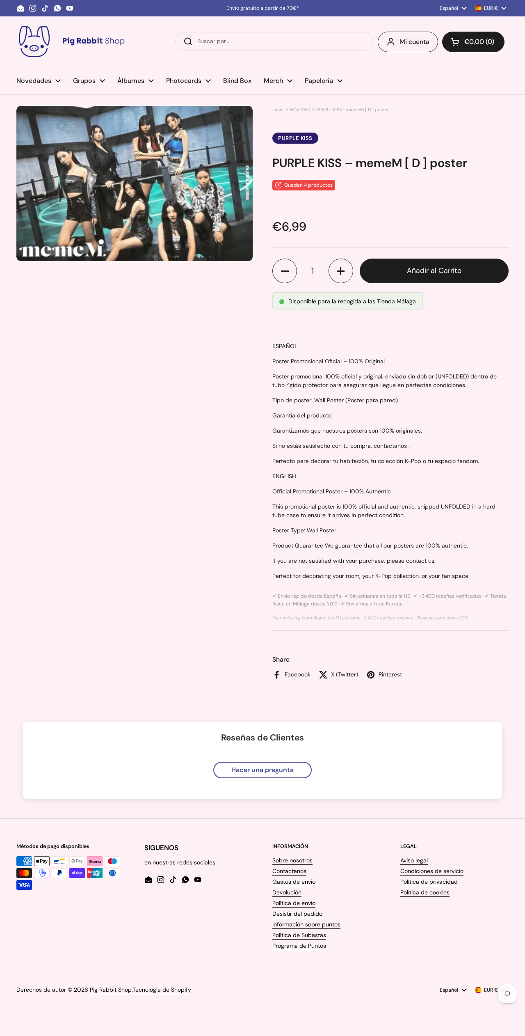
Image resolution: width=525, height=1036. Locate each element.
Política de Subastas (299, 935)
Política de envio (293, 903)
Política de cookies (425, 892)
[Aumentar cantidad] (341, 271)
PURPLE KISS (295, 138)
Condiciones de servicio (431, 871)
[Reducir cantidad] (284, 271)
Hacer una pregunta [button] (262, 770)
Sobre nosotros (292, 860)
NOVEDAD (300, 109)
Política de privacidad (429, 881)
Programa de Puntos (299, 945)
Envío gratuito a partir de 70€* (262, 8)
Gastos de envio (293, 881)
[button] (473, 42)
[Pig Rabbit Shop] (71, 42)
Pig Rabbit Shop (111, 989)
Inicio (278, 109)
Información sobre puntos (306, 924)
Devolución (286, 892)
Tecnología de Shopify (161, 989)
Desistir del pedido (297, 913)
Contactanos (289, 871)
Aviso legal (414, 860)
